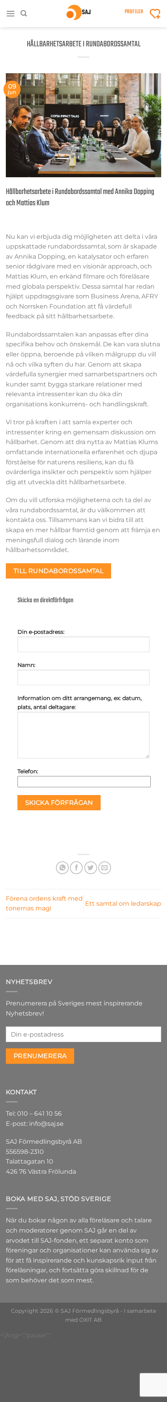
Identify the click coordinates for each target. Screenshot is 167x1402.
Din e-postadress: (40, 631)
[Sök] (24, 13)
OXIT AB (90, 1319)
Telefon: (27, 771)
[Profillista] (155, 14)
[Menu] (10, 13)
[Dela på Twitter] (90, 867)
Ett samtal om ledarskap (123, 903)
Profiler (134, 11)
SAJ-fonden (58, 1240)
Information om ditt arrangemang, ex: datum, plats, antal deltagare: (79, 703)
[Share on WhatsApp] (62, 867)
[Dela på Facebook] (76, 867)
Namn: (26, 664)
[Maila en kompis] (104, 867)
